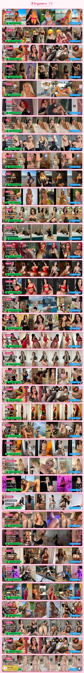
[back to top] (79, 668)
